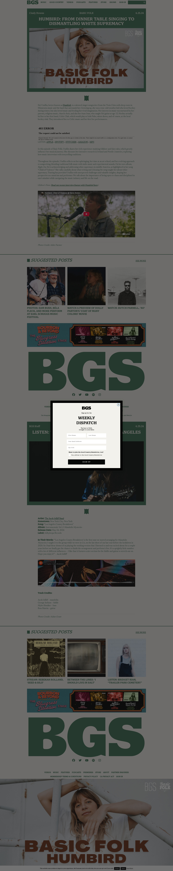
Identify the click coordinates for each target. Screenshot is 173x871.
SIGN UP (86, 462)
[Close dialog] (118, 404)
